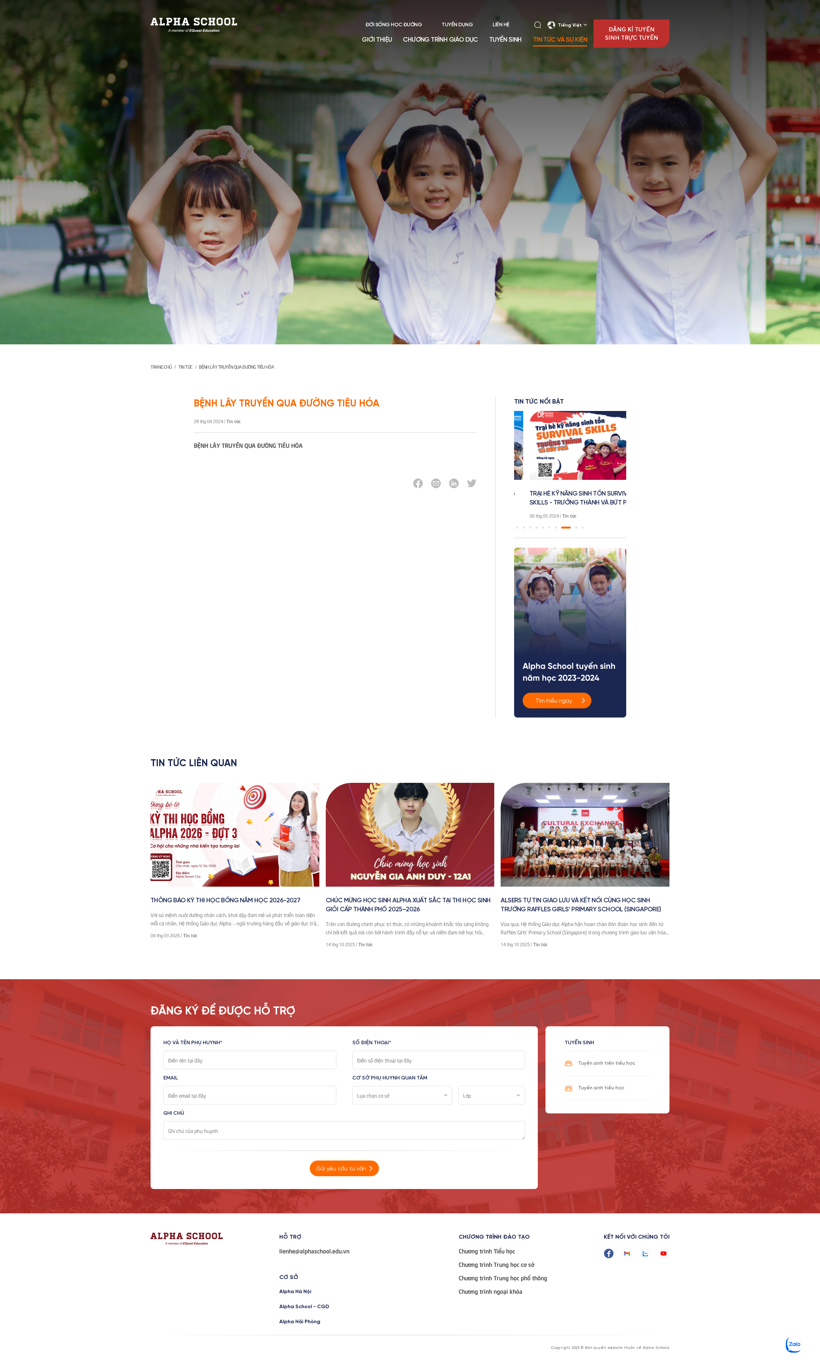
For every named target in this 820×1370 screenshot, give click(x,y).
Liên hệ (501, 25)
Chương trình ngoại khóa (490, 1291)
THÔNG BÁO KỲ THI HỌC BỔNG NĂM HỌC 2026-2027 (225, 900)
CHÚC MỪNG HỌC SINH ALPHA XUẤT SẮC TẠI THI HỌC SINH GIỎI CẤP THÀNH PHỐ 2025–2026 (408, 905)
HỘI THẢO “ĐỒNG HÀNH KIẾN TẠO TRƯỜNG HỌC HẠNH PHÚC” (597, 498)
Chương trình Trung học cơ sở (496, 1264)
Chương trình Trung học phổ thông (503, 1277)
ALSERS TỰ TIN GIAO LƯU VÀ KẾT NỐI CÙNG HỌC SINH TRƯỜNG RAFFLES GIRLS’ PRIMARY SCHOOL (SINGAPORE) (581, 905)
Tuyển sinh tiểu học (601, 1088)
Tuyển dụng (457, 25)
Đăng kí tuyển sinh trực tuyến (631, 33)
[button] (517, 528)
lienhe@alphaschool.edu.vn (314, 1250)
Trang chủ (161, 367)
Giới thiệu (377, 40)
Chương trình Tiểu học (487, 1250)
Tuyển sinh (505, 40)
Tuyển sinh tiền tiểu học (606, 1063)
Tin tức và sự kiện (560, 40)
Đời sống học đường (393, 25)
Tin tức (185, 367)
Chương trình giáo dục (440, 40)
